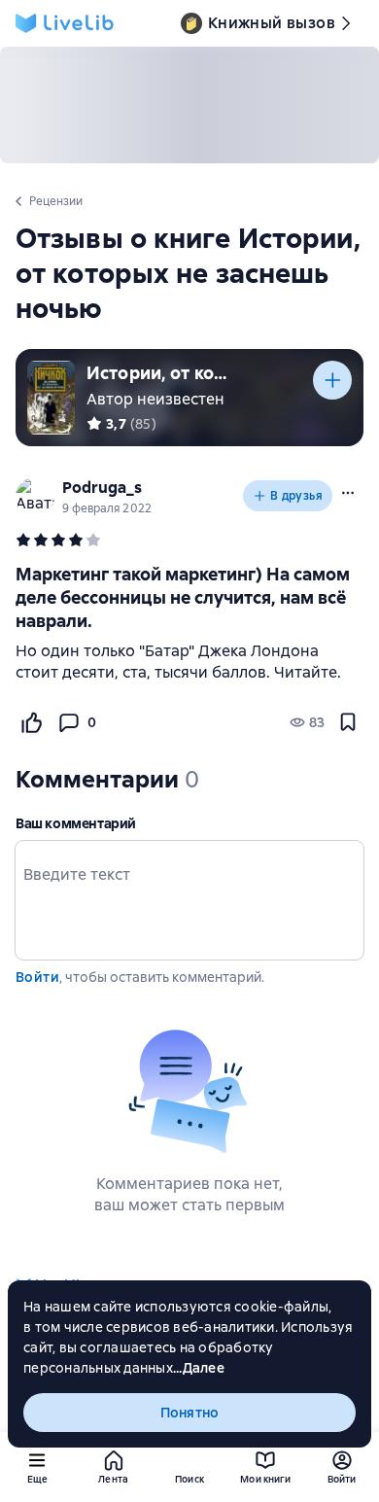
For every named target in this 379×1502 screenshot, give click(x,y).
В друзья (296, 496)
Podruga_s (102, 487)
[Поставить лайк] (31, 722)
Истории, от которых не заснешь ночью (159, 373)
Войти (37, 977)
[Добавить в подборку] (332, 380)
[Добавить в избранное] (347, 722)
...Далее (198, 1368)
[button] (347, 492)
